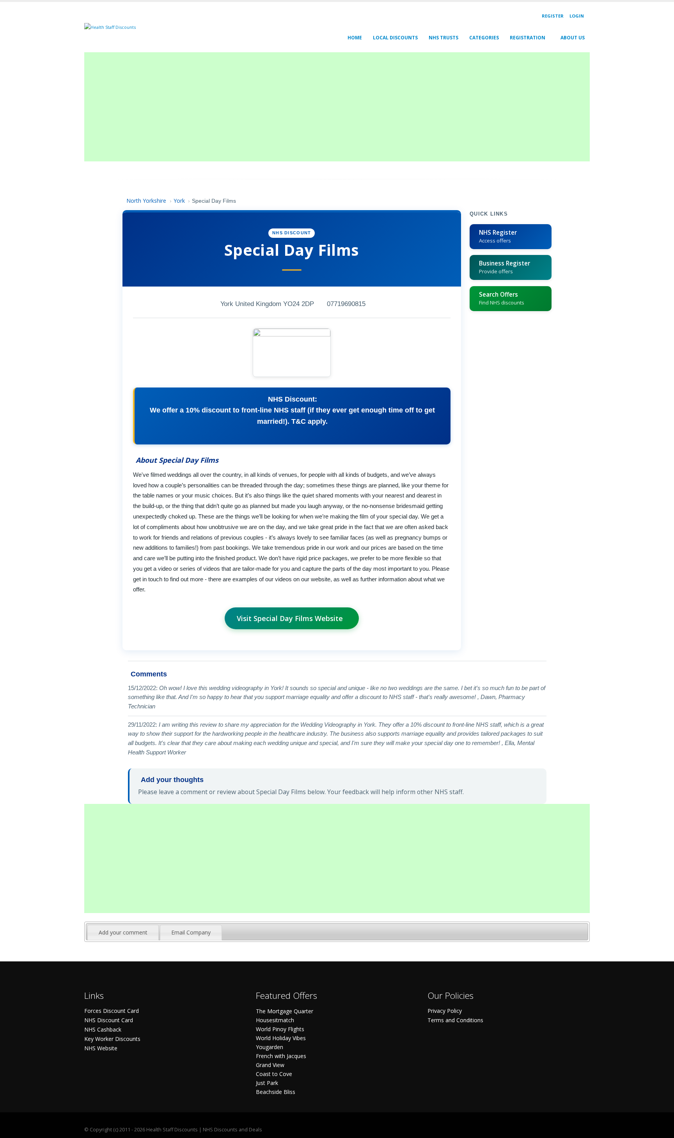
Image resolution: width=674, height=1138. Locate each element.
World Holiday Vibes (281, 1038)
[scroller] (660, 1128)
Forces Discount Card (111, 1010)
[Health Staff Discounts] (110, 27)
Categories (484, 37)
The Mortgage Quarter (284, 1011)
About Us (572, 37)
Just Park (267, 1083)
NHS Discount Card (108, 1020)
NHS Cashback (102, 1029)
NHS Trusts (443, 37)
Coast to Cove (274, 1074)
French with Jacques (281, 1056)
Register (553, 16)
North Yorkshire (146, 200)
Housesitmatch (275, 1020)
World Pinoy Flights (280, 1029)
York (179, 200)
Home (355, 37)
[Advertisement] (318, 106)
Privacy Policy (444, 1010)
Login (576, 16)
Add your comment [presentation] (123, 932)
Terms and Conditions (455, 1020)
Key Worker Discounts (112, 1038)
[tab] (123, 932)
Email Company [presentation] (191, 932)
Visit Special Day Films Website (290, 618)
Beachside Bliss (275, 1092)
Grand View (270, 1065)
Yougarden (269, 1047)
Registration (527, 37)
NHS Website (100, 1048)
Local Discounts (395, 37)
